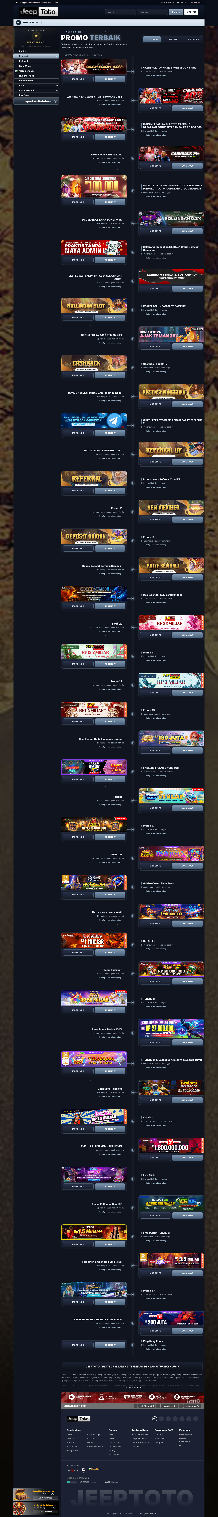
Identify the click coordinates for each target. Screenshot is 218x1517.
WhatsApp (159, 1439)
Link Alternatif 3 (192, 1406)
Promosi (70, 1439)
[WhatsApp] (181, 2)
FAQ (181, 1445)
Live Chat (159, 1435)
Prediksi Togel (93, 1435)
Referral (70, 1442)
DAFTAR (191, 12)
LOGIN (176, 12)
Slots (111, 1435)
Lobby (69, 1435)
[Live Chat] (178, 2)
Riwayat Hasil (73, 1450)
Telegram (159, 1442)
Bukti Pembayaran (95, 1446)
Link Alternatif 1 (147, 1406)
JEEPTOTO (67, 1375)
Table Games (115, 1446)
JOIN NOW (110, 79)
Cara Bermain (185, 1435)
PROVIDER (193, 39)
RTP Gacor (92, 1439)
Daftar (90, 1442)
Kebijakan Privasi (139, 1439)
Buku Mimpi (72, 1446)
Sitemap (135, 1446)
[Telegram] (185, 2)
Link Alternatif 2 (169, 1406)
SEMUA (154, 39)
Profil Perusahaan (140, 1435)
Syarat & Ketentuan (140, 1442)
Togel (111, 1439)
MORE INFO (78, 79)
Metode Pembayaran (185, 1440)
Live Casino (114, 1442)
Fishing (112, 1450)
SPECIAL (173, 39)
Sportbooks (114, 1454)
